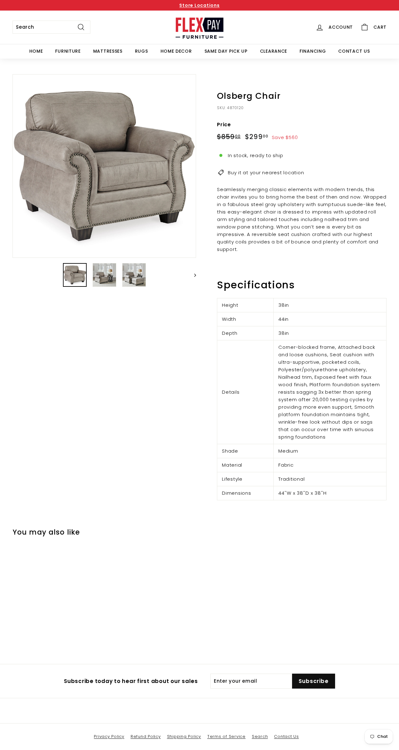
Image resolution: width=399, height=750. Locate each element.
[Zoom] (104, 166)
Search (260, 736)
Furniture (67, 51)
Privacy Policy (109, 736)
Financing (313, 51)
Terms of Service (226, 736)
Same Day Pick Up (226, 51)
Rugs (141, 51)
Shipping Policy (184, 736)
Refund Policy (146, 736)
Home (36, 51)
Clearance (273, 51)
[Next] (192, 274)
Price (224, 124)
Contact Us (354, 51)
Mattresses (108, 51)
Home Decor (176, 51)
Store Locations (199, 5)
